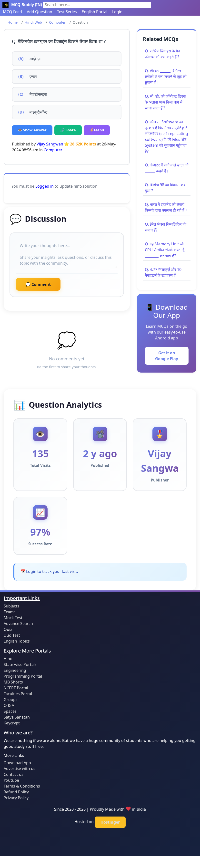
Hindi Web (33, 22)
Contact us (13, 774)
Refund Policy (16, 792)
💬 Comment (38, 284)
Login (117, 11)
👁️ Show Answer (32, 130)
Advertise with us (19, 768)
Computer (57, 22)
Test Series (67, 11)
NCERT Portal (16, 688)
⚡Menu (97, 130)
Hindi (8, 658)
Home (13, 22)
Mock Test (13, 617)
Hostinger (110, 822)
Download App (17, 762)
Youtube (11, 780)
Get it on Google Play (166, 355)
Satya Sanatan (17, 717)
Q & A (9, 705)
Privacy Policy (16, 797)
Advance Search (18, 623)
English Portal (94, 11)
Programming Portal (23, 676)
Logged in (44, 186)
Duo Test (12, 635)
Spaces (10, 711)
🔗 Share (68, 130)
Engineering (15, 670)
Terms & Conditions (22, 786)
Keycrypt (12, 723)
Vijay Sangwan (50, 144)
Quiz (8, 629)
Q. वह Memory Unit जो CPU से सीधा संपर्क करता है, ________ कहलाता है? (165, 249)
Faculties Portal (18, 693)
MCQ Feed (12, 11)
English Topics (17, 641)
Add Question (39, 11)
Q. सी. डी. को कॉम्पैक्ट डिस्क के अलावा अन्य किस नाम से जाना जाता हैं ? (165, 102)
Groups (11, 699)
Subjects (11, 606)
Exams (10, 612)
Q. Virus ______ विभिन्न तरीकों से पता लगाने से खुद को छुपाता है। (166, 76)
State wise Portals (20, 664)
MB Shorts (13, 682)
